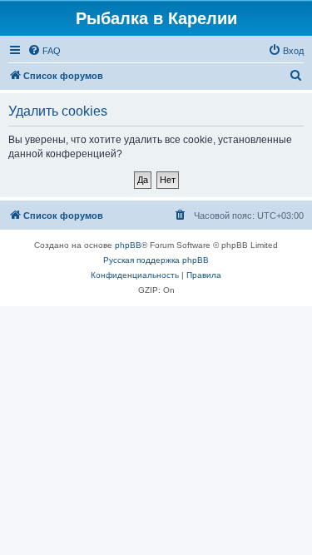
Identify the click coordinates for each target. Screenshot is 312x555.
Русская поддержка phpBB (156, 260)
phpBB (128, 245)
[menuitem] (44, 51)
